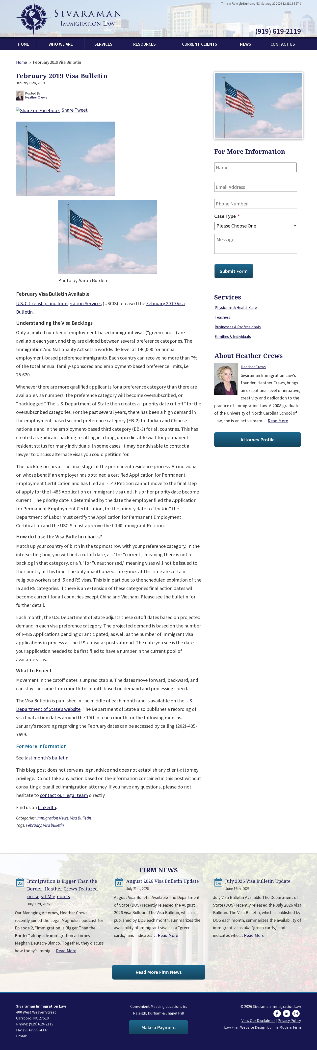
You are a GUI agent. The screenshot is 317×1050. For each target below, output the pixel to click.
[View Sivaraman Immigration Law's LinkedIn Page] (287, 1013)
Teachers (222, 317)
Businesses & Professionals (238, 326)
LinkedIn (47, 807)
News (245, 44)
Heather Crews (253, 366)
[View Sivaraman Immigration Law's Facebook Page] (277, 1013)
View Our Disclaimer (258, 1020)
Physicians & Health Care (236, 307)
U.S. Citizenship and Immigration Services (59, 303)
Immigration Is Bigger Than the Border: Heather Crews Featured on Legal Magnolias (62, 888)
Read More (278, 421)
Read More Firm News (158, 972)
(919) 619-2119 (278, 31)
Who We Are (61, 44)
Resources (144, 44)
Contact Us (282, 44)
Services (103, 44)
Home (23, 44)
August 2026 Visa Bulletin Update (162, 881)
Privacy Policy (289, 1020)
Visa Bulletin (80, 818)
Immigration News (52, 818)
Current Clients (199, 44)
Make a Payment (158, 1027)
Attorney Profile (257, 439)
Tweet (81, 110)
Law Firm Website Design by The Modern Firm (262, 1027)
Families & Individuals (233, 336)
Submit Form (234, 271)
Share (67, 110)
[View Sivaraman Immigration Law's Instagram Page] (296, 1013)
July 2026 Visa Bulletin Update (258, 881)
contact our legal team (64, 795)
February (33, 825)
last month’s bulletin (46, 758)
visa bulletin (53, 825)
